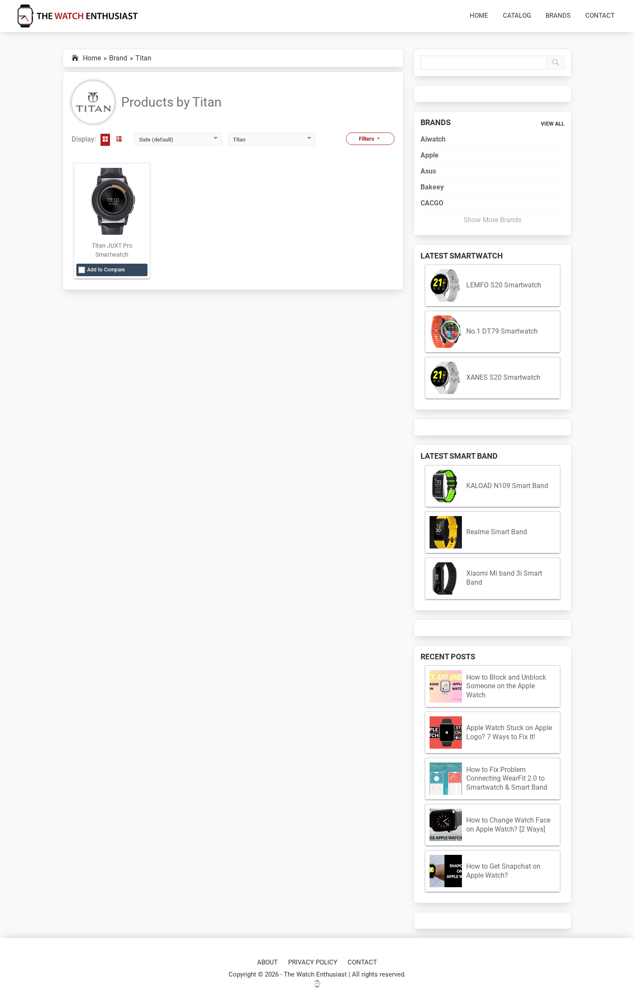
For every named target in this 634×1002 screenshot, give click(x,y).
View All (553, 124)
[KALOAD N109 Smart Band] (446, 486)
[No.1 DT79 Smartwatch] (446, 331)
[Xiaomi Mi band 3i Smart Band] (446, 578)
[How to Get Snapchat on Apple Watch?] (446, 871)
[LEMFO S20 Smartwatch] (446, 285)
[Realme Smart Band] (446, 532)
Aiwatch (433, 139)
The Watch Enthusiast (315, 974)
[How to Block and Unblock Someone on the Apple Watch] (446, 686)
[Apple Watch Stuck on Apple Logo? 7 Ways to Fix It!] (446, 732)
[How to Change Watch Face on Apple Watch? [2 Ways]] (446, 825)
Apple (430, 155)
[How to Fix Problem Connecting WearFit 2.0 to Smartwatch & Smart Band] (446, 779)
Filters (367, 138)
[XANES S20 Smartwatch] (446, 378)
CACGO (432, 203)
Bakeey (432, 187)
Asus (428, 171)
